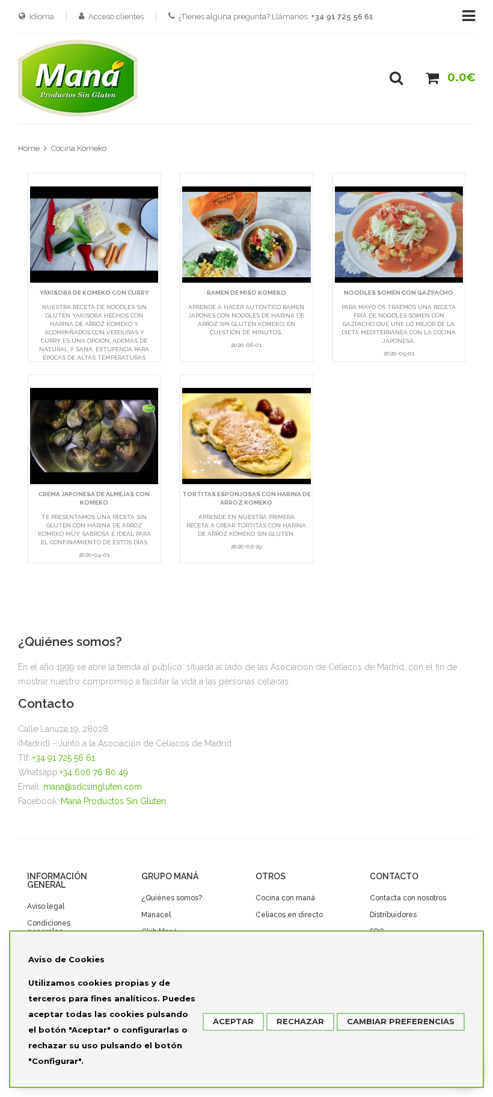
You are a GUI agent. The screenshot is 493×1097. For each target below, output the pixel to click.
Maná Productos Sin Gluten (113, 801)
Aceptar (233, 1021)
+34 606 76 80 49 (94, 772)
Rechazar (300, 1021)
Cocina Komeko (78, 148)
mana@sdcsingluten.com (92, 786)
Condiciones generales (48, 927)
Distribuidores (393, 915)
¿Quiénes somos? (171, 898)
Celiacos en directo (289, 915)
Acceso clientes (116, 16)
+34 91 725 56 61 (63, 758)
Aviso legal (45, 906)
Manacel (156, 915)
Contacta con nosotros (408, 898)
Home (29, 148)
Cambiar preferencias (401, 1021)
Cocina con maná (285, 898)
